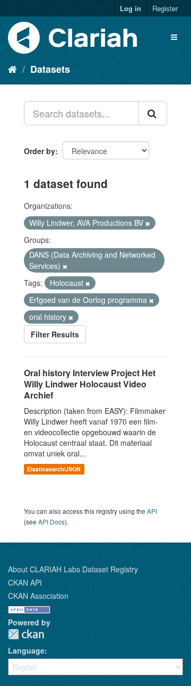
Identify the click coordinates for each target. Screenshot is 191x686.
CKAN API (25, 582)
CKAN (26, 634)
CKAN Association (38, 595)
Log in (130, 8)
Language (26, 650)
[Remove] (147, 223)
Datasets (50, 69)
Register (165, 8)
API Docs (51, 521)
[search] (152, 113)
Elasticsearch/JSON (54, 469)
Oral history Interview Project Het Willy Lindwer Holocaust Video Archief (89, 384)
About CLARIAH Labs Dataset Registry (73, 569)
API (152, 510)
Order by (39, 151)
